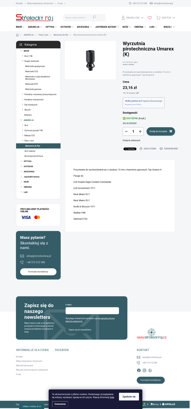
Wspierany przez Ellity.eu (133, 104)
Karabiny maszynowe (33, 99)
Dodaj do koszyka (158, 131)
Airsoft (27, 110)
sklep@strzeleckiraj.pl (38, 255)
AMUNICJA (29, 120)
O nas (60, 3)
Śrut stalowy (29, 151)
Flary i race (29, 141)
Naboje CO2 (29, 135)
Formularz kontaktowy (38, 272)
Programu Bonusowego (151, 101)
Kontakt (19, 3)
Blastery (28, 115)
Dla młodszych (30, 105)
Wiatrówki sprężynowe (35, 66)
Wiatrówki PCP (31, 84)
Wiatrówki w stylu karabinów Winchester (37, 78)
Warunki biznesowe (24, 365)
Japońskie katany (31, 177)
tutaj (112, 397)
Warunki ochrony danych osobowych (32, 370)
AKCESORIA (29, 171)
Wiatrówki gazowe (33, 89)
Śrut (26, 125)
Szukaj (94, 17)
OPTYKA (27, 161)
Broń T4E (28, 56)
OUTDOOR (28, 166)
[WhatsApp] (150, 370)
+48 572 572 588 (35, 262)
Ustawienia (60, 404)
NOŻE (26, 182)
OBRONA (28, 187)
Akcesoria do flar (32, 146)
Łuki (26, 192)
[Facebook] (139, 370)
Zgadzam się (128, 396)
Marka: (128, 64)
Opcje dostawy (130, 123)
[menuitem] (20, 27)
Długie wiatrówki (31, 61)
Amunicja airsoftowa (33, 156)
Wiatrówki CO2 (31, 71)
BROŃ (26, 51)
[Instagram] (144, 370)
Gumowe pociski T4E (33, 130)
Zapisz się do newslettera (80, 330)
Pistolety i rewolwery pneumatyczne (40, 94)
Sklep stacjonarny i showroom (40, 3)
